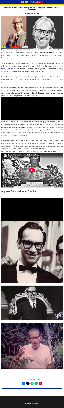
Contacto (39, 399)
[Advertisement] (32, 108)
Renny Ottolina (7, 69)
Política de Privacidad (29, 399)
